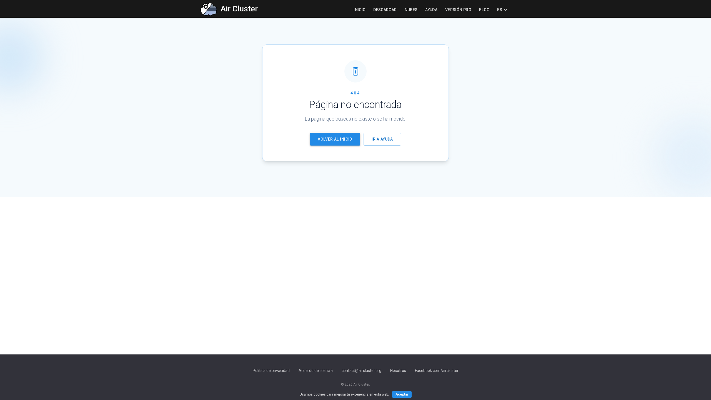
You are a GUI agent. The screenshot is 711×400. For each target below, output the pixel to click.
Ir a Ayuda (382, 139)
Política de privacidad (271, 370)
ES (499, 10)
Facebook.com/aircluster (437, 370)
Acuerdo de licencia (316, 370)
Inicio (359, 10)
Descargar (385, 10)
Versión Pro (458, 10)
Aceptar (401, 394)
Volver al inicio (335, 139)
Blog (484, 10)
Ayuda (431, 10)
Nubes (411, 10)
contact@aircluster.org (361, 370)
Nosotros (398, 370)
